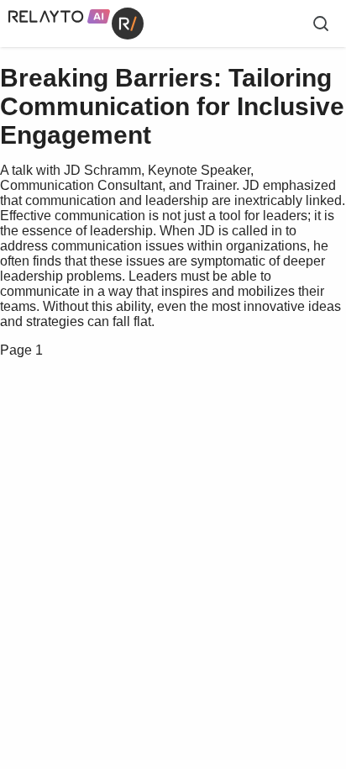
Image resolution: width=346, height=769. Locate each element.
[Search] (321, 23)
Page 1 (21, 350)
